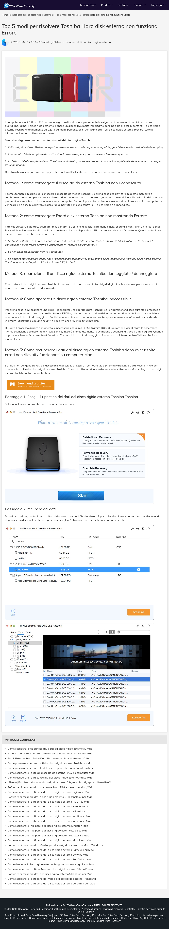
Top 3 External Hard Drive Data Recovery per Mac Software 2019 (48, 758)
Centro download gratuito (151, 909)
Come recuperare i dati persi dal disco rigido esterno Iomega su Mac (49, 821)
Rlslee (57, 42)
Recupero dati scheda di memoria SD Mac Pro (108, 918)
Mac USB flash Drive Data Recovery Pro (74, 915)
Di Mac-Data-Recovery (16, 909)
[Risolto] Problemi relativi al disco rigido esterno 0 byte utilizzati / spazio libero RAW (59, 782)
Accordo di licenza (91, 909)
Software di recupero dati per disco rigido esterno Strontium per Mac (50, 874)
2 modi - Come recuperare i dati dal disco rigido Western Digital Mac (50, 753)
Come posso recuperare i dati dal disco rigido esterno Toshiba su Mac (50, 763)
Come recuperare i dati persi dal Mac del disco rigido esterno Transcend (52, 878)
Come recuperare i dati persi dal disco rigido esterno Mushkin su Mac (50, 840)
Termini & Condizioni (40, 909)
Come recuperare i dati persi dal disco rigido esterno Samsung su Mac (51, 849)
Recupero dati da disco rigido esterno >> (33, 14)
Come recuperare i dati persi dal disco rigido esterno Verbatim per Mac (51, 883)
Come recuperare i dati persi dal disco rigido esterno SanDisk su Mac (50, 859)
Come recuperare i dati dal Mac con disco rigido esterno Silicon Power (50, 869)
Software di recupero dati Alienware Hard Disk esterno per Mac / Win (50, 787)
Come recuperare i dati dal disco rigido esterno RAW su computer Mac (51, 772)
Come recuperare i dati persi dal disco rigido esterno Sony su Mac (48, 854)
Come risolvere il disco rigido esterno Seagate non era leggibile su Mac (51, 864)
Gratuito (123, 5)
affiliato (90, 911)
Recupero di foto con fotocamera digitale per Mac (55, 918)
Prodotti (106, 5)
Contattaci (130, 909)
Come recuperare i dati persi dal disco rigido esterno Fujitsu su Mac (49, 792)
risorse (80, 911)
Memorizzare (88, 5)
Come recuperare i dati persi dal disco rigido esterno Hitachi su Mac (49, 806)
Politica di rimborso (113, 909)
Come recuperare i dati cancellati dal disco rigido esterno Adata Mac (50, 777)
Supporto (140, 5)
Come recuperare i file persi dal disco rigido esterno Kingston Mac (48, 825)
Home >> (6, 14)
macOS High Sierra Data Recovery (67, 920)
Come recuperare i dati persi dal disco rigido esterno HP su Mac (47, 811)
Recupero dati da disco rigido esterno (88, 42)
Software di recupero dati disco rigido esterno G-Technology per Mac (50, 796)
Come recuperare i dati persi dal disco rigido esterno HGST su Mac (48, 801)
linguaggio (157, 5)
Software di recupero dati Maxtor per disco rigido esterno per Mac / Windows (55, 845)
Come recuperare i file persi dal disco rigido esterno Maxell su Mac (48, 835)
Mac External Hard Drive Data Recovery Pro (28, 915)
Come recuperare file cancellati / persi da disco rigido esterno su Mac (50, 748)
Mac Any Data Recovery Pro (149, 918)
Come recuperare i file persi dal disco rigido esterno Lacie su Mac (47, 830)
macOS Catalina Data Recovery (104, 920)
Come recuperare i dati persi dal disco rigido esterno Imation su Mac (49, 816)
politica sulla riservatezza (66, 909)
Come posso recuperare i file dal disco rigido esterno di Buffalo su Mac (51, 768)
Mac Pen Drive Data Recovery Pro (116, 915)
